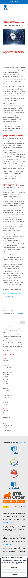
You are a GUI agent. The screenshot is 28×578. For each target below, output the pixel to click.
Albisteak (5, 410)
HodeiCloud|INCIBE (7, 522)
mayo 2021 (5, 381)
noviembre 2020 (7, 395)
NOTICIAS (18, 25)
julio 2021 (5, 376)
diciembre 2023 (7, 363)
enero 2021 (6, 390)
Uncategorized (7, 417)
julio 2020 (5, 404)
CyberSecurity (11, 296)
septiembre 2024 (7, 360)
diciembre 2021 (7, 367)
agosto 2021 (6, 374)
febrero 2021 (6, 388)
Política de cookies (20, 563)
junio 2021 (5, 379)
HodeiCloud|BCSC (7, 544)
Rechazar (14, 571)
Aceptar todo (14, 567)
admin (7, 25)
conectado (18, 313)
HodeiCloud (22, 442)
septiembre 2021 (7, 372)
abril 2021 (5, 383)
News (4, 412)
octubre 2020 (6, 397)
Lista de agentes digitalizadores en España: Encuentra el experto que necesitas (12, 336)
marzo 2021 (6, 386)
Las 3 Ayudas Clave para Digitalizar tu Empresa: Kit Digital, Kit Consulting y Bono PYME (13, 330)
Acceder (5, 423)
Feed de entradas (7, 425)
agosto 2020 (6, 402)
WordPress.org (7, 430)
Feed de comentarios (8, 428)
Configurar (14, 574)
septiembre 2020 (7, 400)
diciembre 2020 (7, 393)
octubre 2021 (6, 370)
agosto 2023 (6, 365)
